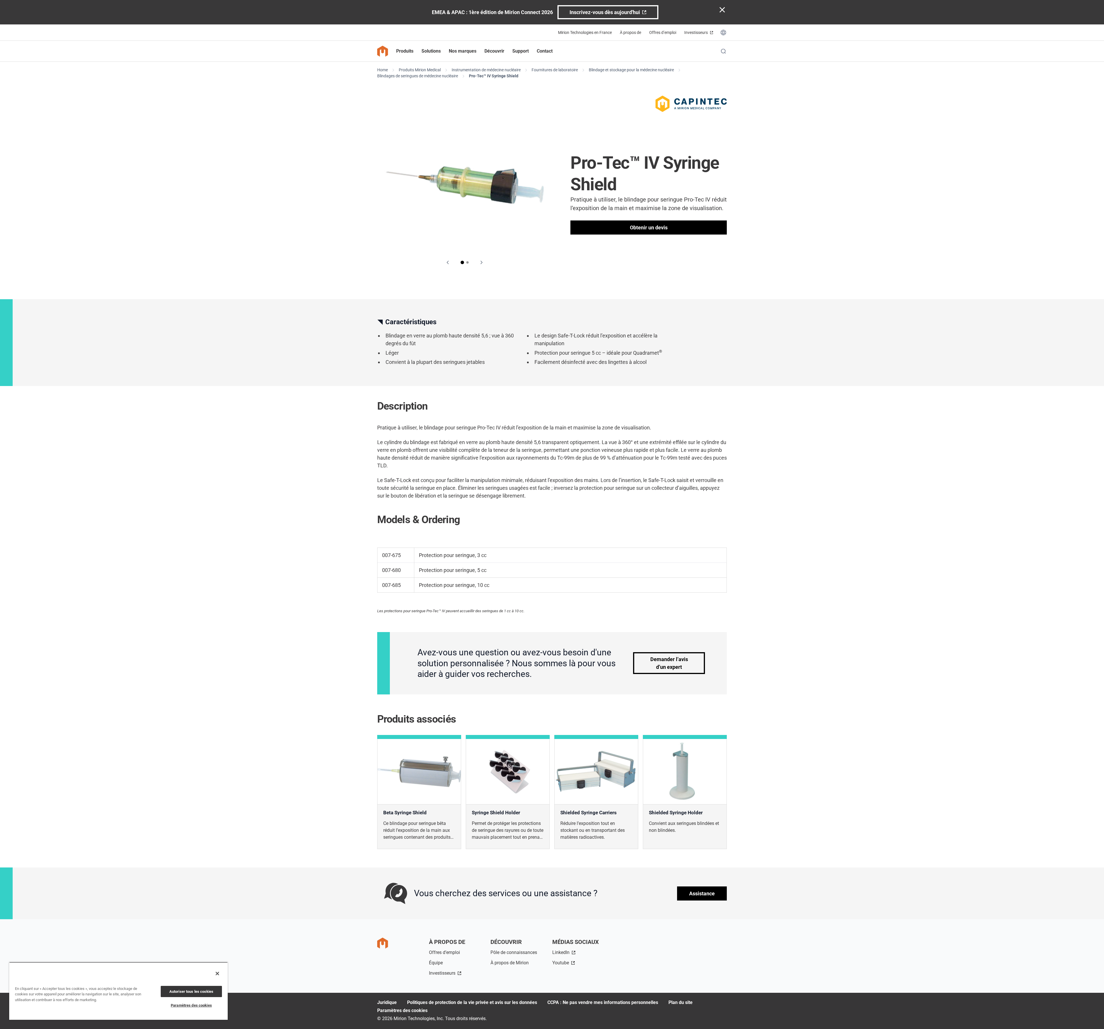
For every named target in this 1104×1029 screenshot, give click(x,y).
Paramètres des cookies (402, 1010)
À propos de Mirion (509, 962)
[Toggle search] (723, 51)
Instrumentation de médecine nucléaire (486, 70)
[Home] (382, 51)
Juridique (387, 1002)
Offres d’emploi (662, 32)
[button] (462, 262)
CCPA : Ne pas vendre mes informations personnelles (602, 1002)
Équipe (436, 962)
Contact (545, 51)
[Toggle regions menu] (723, 32)
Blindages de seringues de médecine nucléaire (417, 76)
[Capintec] (691, 104)
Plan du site (680, 1002)
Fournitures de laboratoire (555, 70)
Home (382, 70)
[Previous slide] (447, 262)
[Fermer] (217, 973)
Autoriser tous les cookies (191, 991)
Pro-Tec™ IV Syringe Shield (493, 76)
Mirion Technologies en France (585, 32)
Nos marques (462, 51)
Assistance (702, 893)
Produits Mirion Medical (420, 70)
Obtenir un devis (649, 227)
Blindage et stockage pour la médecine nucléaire (631, 70)
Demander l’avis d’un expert (669, 663)
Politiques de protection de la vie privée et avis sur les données (472, 1002)
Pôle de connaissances (513, 952)
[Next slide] (481, 262)
